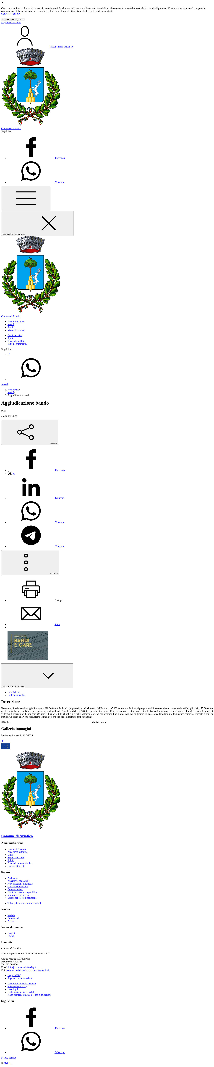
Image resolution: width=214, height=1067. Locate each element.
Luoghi (11, 933)
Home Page (13, 389)
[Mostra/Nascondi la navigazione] (26, 198)
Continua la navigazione (13, 19)
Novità (11, 392)
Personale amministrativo (20, 863)
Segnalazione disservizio (20, 978)
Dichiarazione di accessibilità (22, 992)
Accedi (4, 384)
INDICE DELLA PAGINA (14, 686)
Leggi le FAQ (14, 975)
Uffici (10, 854)
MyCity (7, 1063)
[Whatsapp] (31, 379)
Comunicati (13, 918)
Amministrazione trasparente (22, 983)
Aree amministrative (17, 852)
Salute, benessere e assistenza (22, 897)
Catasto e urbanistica (18, 886)
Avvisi (11, 921)
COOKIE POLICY (11, 14)
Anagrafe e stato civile (19, 881)
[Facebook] (9, 354)
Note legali (13, 989)
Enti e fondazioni (16, 857)
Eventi (11, 936)
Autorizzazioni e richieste (20, 883)
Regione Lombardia (11, 22)
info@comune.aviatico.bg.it (22, 967)
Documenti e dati (16, 866)
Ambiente (12, 878)
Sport (10, 338)
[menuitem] (36, 470)
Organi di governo (17, 849)
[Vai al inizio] (2, 741)
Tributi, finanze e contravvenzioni (24, 903)
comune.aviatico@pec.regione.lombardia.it (28, 970)
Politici (11, 860)
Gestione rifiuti (15, 335)
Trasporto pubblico (17, 341)
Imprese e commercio (18, 895)
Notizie (11, 915)
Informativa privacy (17, 986)
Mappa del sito (8, 1057)
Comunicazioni (15, 889)
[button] (16, 321)
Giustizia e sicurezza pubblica (22, 892)
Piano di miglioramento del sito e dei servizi (29, 994)
